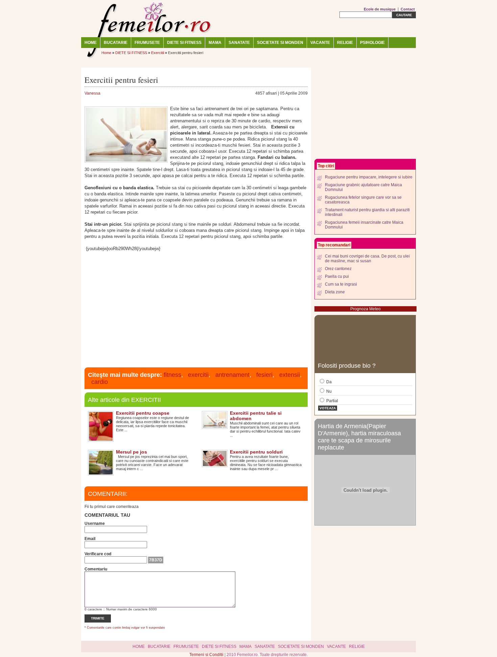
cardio (99, 382)
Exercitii (157, 53)
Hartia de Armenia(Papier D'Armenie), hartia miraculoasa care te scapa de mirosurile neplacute (359, 437)
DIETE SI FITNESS (184, 42)
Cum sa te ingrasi (341, 284)
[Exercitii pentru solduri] (215, 464)
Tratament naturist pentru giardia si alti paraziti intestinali (367, 212)
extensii (289, 374)
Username (95, 523)
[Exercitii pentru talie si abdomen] (215, 426)
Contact (408, 9)
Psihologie (372, 42)
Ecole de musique (380, 9)
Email (90, 538)
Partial (331, 400)
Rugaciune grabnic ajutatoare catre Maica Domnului (363, 187)
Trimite (97, 618)
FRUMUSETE (147, 42)
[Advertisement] (196, 308)
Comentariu (96, 569)
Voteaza (328, 408)
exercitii (198, 374)
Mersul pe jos (131, 452)
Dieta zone (335, 292)
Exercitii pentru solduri (256, 452)
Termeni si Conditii (206, 654)
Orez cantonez (338, 268)
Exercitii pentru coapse (142, 413)
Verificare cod (98, 554)
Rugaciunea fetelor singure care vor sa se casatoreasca (363, 199)
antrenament (232, 374)
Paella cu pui (337, 276)
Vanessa (92, 93)
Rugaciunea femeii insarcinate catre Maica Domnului (364, 224)
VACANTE (320, 42)
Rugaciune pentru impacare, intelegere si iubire (368, 177)
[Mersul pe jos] (101, 473)
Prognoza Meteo (365, 309)
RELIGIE (345, 42)
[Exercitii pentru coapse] (101, 439)
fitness (172, 374)
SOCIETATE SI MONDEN (280, 42)
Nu (328, 391)
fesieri (264, 374)
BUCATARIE (115, 42)
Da (328, 382)
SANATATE (239, 42)
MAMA (215, 42)
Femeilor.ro (148, 18)
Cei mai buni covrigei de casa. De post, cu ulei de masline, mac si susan (367, 258)
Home (91, 42)
